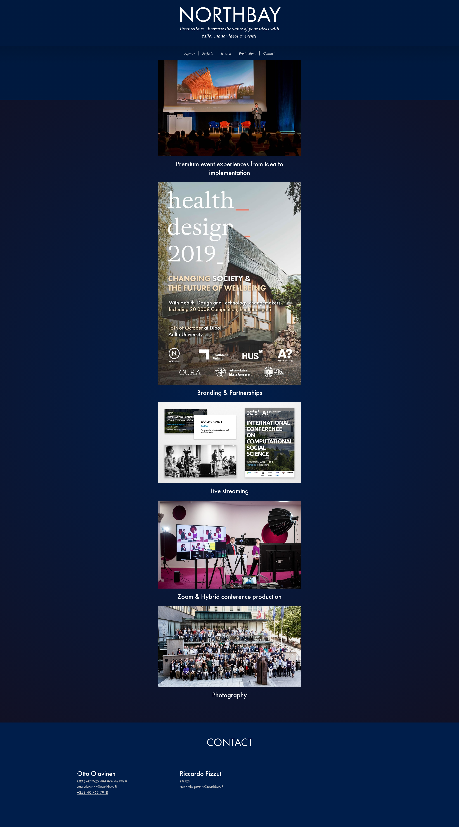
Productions (247, 53)
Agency (189, 53)
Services (225, 53)
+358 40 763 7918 (92, 792)
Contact (269, 53)
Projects (207, 53)
